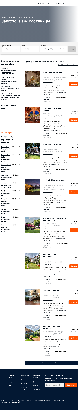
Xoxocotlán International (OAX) (5, 149)
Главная (4, 17)
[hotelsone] (13, 3)
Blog (9, 385)
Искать (72, 49)
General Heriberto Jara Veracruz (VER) (6, 185)
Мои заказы (60, 3)
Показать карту (6, 133)
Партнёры (24, 383)
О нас (23, 380)
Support (50, 3)
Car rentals (41, 3)
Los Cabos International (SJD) (5, 193)
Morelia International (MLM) (5, 219)
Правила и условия (60, 400)
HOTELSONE (14, 400)
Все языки (36, 389)
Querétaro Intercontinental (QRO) (6, 177)
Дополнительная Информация (52, 130)
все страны (12, 382)
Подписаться (71, 385)
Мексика (12, 17)
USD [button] (68, 3)
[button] (74, 3)
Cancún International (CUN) (5, 211)
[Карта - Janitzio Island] (10, 120)
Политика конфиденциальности (42, 400)
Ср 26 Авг (28, 49)
